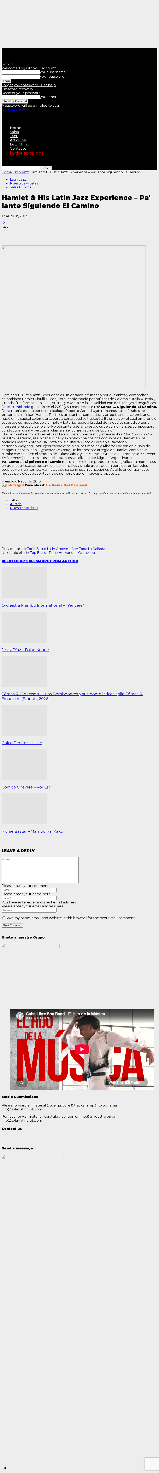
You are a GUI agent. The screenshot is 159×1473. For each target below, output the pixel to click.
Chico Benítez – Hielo (22, 742)
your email (49, 97)
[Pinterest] (38, 233)
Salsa (14, 132)
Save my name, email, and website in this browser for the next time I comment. (70, 918)
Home (15, 128)
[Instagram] (4, 53)
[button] (2, 163)
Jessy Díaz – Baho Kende (25, 649)
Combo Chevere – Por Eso (26, 787)
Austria (16, 504)
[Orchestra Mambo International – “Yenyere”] (24, 597)
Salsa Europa (20, 187)
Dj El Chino (19, 144)
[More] (68, 233)
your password (52, 76)
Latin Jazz (21, 172)
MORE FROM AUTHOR (58, 561)
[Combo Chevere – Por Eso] (24, 779)
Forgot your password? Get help (29, 85)
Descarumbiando (16, 407)
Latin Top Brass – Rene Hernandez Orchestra (58, 553)
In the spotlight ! (28, 153)
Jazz (14, 136)
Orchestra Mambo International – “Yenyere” (43, 605)
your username (53, 72)
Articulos (18, 140)
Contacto (18, 148)
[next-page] (2, 842)
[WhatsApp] (53, 233)
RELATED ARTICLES (20, 561)
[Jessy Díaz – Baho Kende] (24, 641)
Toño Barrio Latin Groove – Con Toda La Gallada (66, 549)
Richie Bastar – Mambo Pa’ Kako (32, 831)
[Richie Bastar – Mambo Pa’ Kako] (24, 823)
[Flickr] (3, 53)
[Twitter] (6, 53)
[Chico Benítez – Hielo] (24, 735)
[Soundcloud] (5, 53)
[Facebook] (2, 53)
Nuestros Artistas (24, 183)
